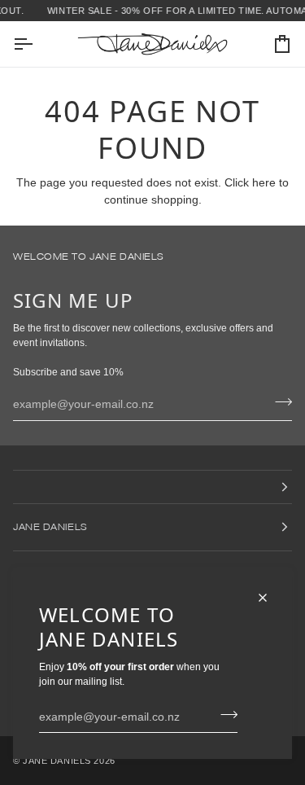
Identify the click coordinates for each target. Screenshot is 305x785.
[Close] (269, 597)
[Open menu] (37, 43)
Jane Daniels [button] (50, 526)
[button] (152, 487)
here (264, 182)
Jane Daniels (57, 760)
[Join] (224, 714)
